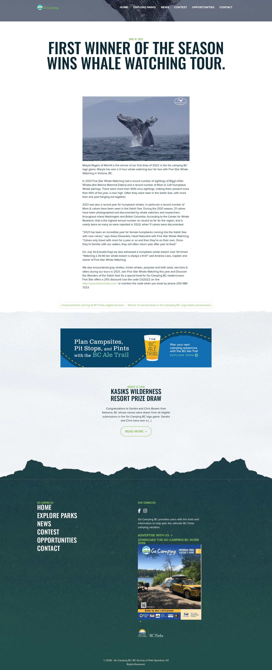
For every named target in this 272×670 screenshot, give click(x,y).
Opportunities (203, 7)
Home (124, 7)
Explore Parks (144, 7)
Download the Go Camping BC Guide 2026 (168, 541)
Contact (225, 7)
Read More (134, 431)
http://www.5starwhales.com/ (99, 283)
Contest (180, 7)
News (165, 7)
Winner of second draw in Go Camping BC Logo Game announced (169, 305)
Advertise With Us (153, 535)
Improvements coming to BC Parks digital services (93, 305)
